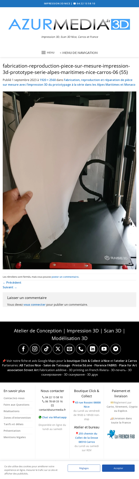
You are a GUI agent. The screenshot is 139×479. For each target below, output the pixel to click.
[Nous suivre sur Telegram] (115, 349)
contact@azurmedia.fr (52, 409)
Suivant (10, 287)
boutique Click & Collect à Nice (88, 361)
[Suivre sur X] (58, 349)
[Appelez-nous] (81, 349)
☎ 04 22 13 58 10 (84, 3)
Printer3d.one (82, 365)
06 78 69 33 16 (54, 401)
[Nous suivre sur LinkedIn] (92, 349)
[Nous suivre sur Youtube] (104, 349)
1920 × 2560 (48, 80)
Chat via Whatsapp (54, 417)
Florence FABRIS (105, 365)
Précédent (12, 283)
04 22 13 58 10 (54, 397)
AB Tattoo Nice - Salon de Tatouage (44, 365)
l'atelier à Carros (125, 361)
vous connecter (35, 305)
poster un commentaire (65, 276)
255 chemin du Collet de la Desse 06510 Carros (86, 438)
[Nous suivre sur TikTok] (46, 349)
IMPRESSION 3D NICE (57, 3)
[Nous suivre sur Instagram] (35, 349)
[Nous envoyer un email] (69, 349)
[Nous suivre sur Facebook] (23, 349)
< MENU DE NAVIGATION (79, 52)
